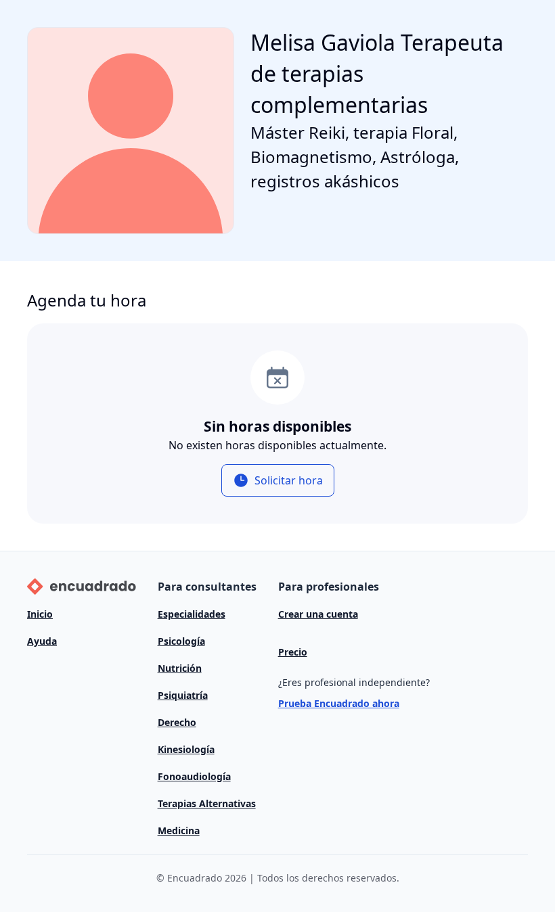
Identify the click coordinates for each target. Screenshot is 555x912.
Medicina (179, 830)
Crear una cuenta (318, 614)
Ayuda (42, 641)
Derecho (177, 722)
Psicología (181, 641)
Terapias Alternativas (207, 803)
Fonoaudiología (194, 776)
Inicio (40, 614)
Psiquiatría (183, 695)
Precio (292, 651)
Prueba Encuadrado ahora (338, 703)
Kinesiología (186, 749)
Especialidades (191, 614)
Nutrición (180, 668)
